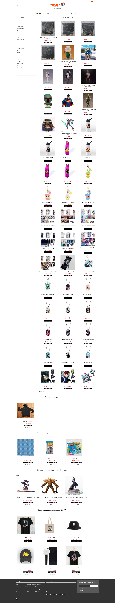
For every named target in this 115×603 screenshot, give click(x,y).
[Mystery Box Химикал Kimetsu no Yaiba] (48, 263)
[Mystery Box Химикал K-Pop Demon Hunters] (88, 239)
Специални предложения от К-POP (52, 510)
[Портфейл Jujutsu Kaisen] (48, 376)
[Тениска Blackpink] (74, 556)
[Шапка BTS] (74, 525)
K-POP (48, 10)
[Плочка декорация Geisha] (88, 29)
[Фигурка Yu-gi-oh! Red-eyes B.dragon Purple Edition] (26, 485)
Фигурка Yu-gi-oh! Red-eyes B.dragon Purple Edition (28, 497)
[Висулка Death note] (88, 308)
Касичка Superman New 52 (68, 109)
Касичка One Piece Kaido (47, 133)
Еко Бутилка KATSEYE (88, 133)
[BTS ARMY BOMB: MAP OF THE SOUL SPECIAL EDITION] (49, 556)
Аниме (41, 10)
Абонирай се (41, 391)
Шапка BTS (76, 537)
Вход (16, 591)
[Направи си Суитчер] (25, 410)
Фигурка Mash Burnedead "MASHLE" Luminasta (76, 497)
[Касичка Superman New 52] (68, 101)
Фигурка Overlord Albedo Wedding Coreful (48, 85)
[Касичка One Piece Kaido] (48, 125)
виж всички (52, 434)
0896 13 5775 (54, 586)
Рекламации (18, 586)
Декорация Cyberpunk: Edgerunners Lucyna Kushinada (48, 38)
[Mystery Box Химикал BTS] (48, 239)
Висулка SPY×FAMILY (88, 294)
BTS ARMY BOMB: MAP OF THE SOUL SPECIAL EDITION (52, 568)
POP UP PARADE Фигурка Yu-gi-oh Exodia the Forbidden (52, 498)
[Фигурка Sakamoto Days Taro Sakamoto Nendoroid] (68, 52)
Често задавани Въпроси (30, 584)
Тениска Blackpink (76, 567)
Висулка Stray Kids (68, 317)
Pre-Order (39, 13)
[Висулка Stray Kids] (68, 308)
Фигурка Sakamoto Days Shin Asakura (88, 61)
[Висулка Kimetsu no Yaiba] (48, 330)
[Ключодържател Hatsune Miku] (88, 263)
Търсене (27, 591)
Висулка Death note (88, 317)
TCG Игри (86, 10)
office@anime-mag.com (55, 583)
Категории (33, 10)
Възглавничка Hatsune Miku (88, 384)
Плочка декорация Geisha (88, 37)
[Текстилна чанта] (49, 525)
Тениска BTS (28, 537)
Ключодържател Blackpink (88, 179)
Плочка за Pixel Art (28, 458)
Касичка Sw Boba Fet (47, 109)
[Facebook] (95, 1)
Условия (37, 586)
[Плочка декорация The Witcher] (48, 53)
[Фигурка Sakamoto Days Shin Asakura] (88, 53)
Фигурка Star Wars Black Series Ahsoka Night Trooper (88, 86)
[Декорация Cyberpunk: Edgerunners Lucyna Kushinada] (48, 28)
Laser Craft (69, 13)
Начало (17, 584)
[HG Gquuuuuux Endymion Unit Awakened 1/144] (68, 124)
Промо (94, 10)
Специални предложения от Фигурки (52, 470)
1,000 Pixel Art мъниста (52, 458)
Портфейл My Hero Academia (68, 384)
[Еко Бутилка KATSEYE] (88, 125)
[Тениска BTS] (26, 525)
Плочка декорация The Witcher (48, 61)
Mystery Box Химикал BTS (48, 248)
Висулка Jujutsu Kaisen (88, 362)
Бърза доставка (59, 13)
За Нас (17, 589)
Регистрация (27, 586)
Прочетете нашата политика (44, 598)
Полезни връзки (38, 589)
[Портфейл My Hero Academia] (68, 376)
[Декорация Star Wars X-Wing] (68, 29)
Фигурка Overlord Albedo (67, 85)
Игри (64, 10)
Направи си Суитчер (27, 421)
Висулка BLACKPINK (68, 294)
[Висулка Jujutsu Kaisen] (88, 353)
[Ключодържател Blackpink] (88, 171)
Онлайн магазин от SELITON (57, 601)
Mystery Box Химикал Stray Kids (48, 225)
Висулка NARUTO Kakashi (68, 362)
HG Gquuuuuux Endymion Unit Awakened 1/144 (68, 134)
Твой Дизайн (49, 13)
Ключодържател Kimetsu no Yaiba (68, 271)
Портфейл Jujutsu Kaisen (48, 384)
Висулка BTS (48, 317)
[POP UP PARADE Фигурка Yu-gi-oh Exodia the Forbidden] (50, 485)
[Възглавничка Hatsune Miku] (88, 376)
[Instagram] (97, 1)
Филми (70, 10)
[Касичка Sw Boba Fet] (48, 101)
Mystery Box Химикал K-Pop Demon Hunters (88, 248)
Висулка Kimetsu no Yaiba (47, 339)
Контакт (27, 589)
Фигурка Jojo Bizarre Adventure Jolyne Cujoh (88, 110)
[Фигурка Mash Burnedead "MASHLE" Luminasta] (74, 485)
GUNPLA (56, 10)
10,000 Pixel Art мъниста (76, 458)
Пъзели (78, 10)
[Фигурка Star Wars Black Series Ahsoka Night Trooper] (88, 76)
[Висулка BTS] (48, 308)
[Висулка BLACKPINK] (68, 285)
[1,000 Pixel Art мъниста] (50, 447)
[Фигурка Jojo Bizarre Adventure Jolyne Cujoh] (88, 100)
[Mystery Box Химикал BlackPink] (68, 216)
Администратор (38, 591)
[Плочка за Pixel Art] (25, 447)
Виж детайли (68, 160)
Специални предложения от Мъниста (52, 433)
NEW (26, 10)
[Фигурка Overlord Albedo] (68, 77)
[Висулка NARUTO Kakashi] (68, 353)
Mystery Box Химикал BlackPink (68, 225)
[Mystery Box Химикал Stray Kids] (48, 216)
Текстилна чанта (52, 537)
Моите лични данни (95, 598)
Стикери (77, 13)
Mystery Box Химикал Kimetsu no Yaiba (47, 271)
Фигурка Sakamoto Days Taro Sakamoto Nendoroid (67, 62)
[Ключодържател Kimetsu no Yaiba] (68, 263)
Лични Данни (38, 584)
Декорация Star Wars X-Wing (68, 37)
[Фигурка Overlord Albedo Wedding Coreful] (48, 77)
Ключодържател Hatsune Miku (88, 271)
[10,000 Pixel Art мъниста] (74, 447)
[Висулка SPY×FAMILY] (88, 285)
